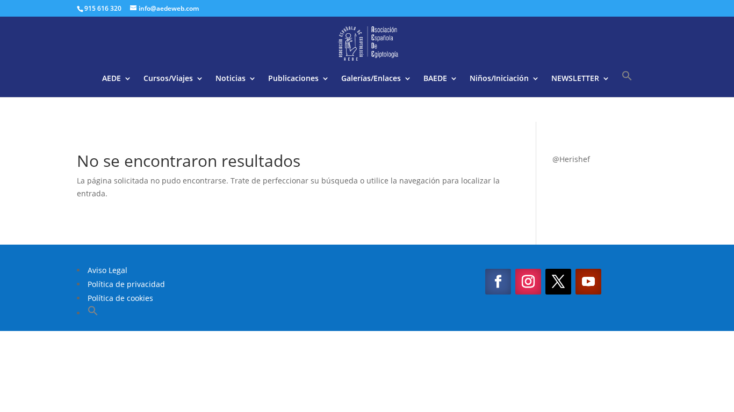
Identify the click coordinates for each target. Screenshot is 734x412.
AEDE (111, 79)
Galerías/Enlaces (371, 79)
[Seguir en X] (558, 282)
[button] (627, 83)
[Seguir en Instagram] (528, 282)
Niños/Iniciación (499, 79)
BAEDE (435, 79)
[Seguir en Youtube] (588, 282)
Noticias (230, 79)
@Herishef (571, 159)
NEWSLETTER (575, 79)
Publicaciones (293, 79)
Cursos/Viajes (168, 79)
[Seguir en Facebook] (498, 282)
